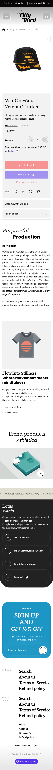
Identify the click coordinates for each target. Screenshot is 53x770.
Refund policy (32, 688)
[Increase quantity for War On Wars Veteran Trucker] (44, 139)
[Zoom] (48, 39)
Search (25, 671)
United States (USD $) (24, 745)
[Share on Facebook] (23, 192)
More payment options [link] (26, 182)
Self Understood (11, 126)
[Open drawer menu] (6, 16)
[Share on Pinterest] (38, 192)
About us (27, 677)
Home (8, 29)
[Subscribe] (43, 650)
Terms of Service (34, 683)
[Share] (15, 192)
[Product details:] (40, 473)
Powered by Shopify (33, 754)
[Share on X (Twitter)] (31, 192)
